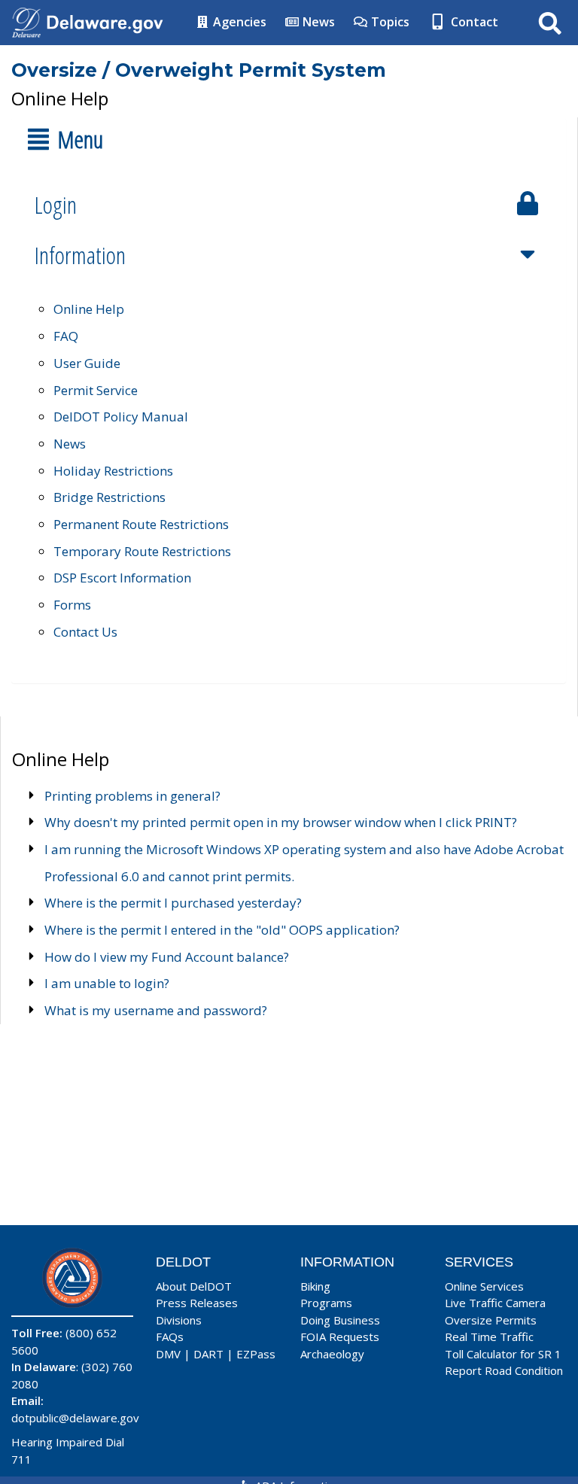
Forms (72, 604)
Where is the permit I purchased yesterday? (173, 902)
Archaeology (332, 1353)
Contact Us (85, 631)
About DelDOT (194, 1286)
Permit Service (95, 390)
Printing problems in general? (132, 795)
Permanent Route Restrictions (141, 524)
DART (208, 1353)
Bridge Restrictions (109, 497)
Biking (315, 1286)
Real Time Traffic (489, 1336)
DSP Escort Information (122, 577)
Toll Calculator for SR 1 (503, 1353)
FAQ (65, 336)
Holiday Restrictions (113, 470)
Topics (388, 22)
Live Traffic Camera (495, 1302)
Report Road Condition (504, 1370)
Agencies (238, 22)
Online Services (484, 1286)
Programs (326, 1302)
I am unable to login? (106, 983)
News (317, 22)
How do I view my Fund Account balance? (166, 957)
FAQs (170, 1336)
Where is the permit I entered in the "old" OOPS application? (222, 929)
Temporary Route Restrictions (142, 551)
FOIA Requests (339, 1336)
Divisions (179, 1319)
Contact (473, 22)
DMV (168, 1353)
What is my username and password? (155, 1010)
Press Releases (197, 1302)
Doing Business (340, 1319)
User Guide (86, 363)
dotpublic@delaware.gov (75, 1417)
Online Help (88, 309)
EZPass (255, 1353)
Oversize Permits (491, 1319)
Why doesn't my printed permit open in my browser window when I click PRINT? (280, 822)
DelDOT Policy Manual (120, 416)
